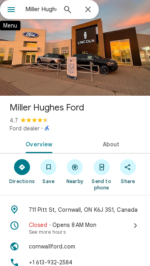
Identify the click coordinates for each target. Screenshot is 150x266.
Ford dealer (25, 128)
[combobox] (41, 9)
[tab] (38, 143)
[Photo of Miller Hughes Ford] (75, 48)
